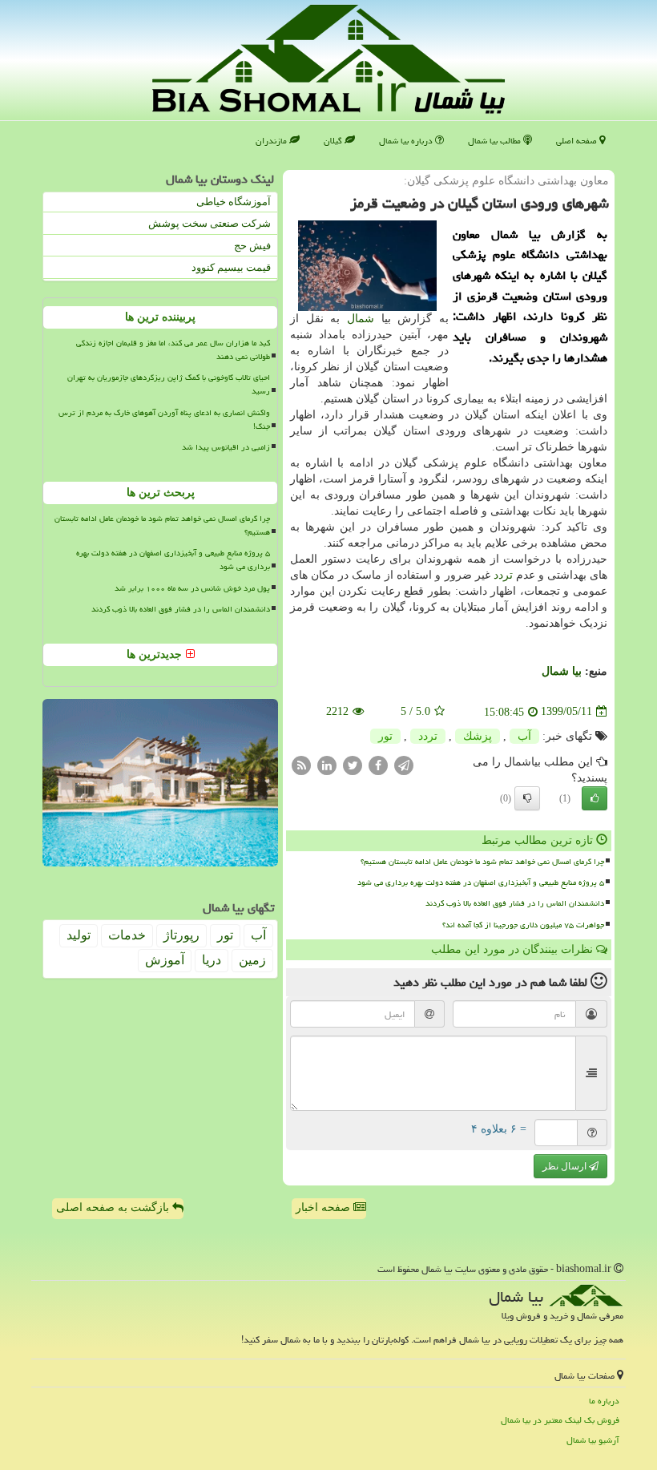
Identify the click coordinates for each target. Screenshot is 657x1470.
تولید (79, 935)
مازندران (272, 140)
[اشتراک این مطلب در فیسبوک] (378, 764)
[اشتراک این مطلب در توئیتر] (352, 764)
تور (385, 736)
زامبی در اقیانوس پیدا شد (226, 447)
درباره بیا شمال (407, 140)
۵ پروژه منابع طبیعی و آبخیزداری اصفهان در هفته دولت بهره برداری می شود (480, 882)
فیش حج (252, 246)
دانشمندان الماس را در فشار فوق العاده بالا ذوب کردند (514, 903)
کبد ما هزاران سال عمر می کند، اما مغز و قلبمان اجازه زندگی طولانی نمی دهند (173, 350)
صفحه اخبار (324, 1207)
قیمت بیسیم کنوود (231, 267)
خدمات (127, 935)
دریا (211, 960)
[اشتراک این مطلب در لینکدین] (327, 764)
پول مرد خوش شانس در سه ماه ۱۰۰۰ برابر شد (192, 588)
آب (524, 736)
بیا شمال (562, 671)
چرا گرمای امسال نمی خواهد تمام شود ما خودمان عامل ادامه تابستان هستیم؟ (482, 862)
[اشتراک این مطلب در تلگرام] (404, 764)
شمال (360, 319)
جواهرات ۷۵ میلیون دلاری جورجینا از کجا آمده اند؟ (523, 925)
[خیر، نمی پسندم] (527, 798)
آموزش (164, 960)
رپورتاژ (181, 935)
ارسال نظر (565, 1166)
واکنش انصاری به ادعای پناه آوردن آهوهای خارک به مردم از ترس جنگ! (164, 419)
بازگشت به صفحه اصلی (114, 1207)
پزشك (477, 736)
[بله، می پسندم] (594, 798)
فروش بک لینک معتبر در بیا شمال (560, 1419)
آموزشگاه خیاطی (233, 202)
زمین (252, 960)
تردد (503, 575)
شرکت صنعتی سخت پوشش (209, 223)
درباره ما (604, 1400)
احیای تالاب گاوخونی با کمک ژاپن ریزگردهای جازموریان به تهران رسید (168, 384)
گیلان (334, 140)
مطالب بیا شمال (495, 140)
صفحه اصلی (577, 140)
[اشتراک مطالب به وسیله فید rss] (301, 764)
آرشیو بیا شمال (592, 1440)
